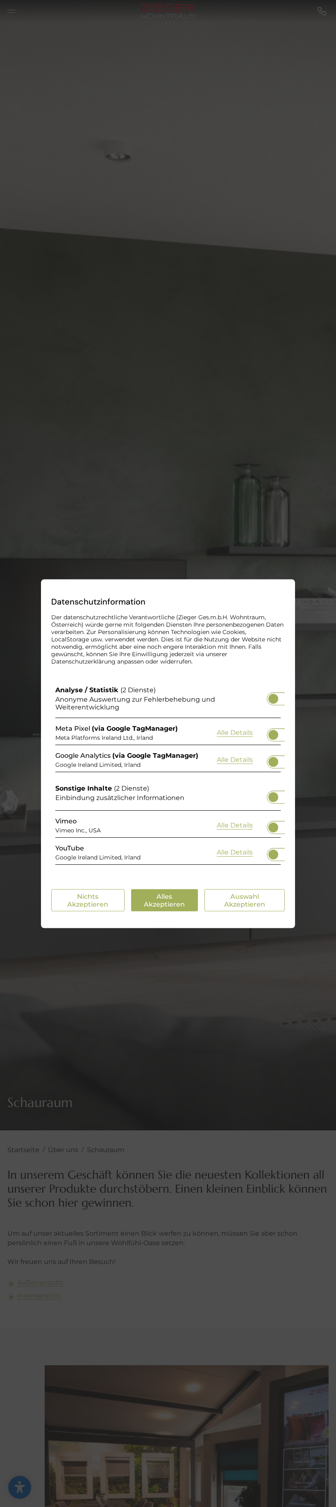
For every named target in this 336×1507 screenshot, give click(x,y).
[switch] (273, 696)
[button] (273, 698)
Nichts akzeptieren (87, 900)
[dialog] (168, 753)
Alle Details (235, 732)
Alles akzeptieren (164, 900)
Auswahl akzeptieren (244, 900)
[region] (168, 777)
